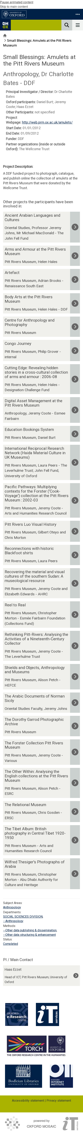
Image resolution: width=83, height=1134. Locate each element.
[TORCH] (36, 1045)
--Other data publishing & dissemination (30, 930)
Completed (10, 944)
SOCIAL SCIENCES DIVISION (23, 916)
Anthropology (12, 907)
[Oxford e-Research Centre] (16, 1014)
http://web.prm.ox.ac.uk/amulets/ (47, 122)
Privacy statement (59, 1100)
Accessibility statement (28, 1100)
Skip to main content (14, 6)
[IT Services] (47, 1014)
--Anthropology (13, 921)
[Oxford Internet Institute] (61, 1076)
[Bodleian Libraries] (23, 1076)
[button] (77, 14)
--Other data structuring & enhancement (29, 935)
